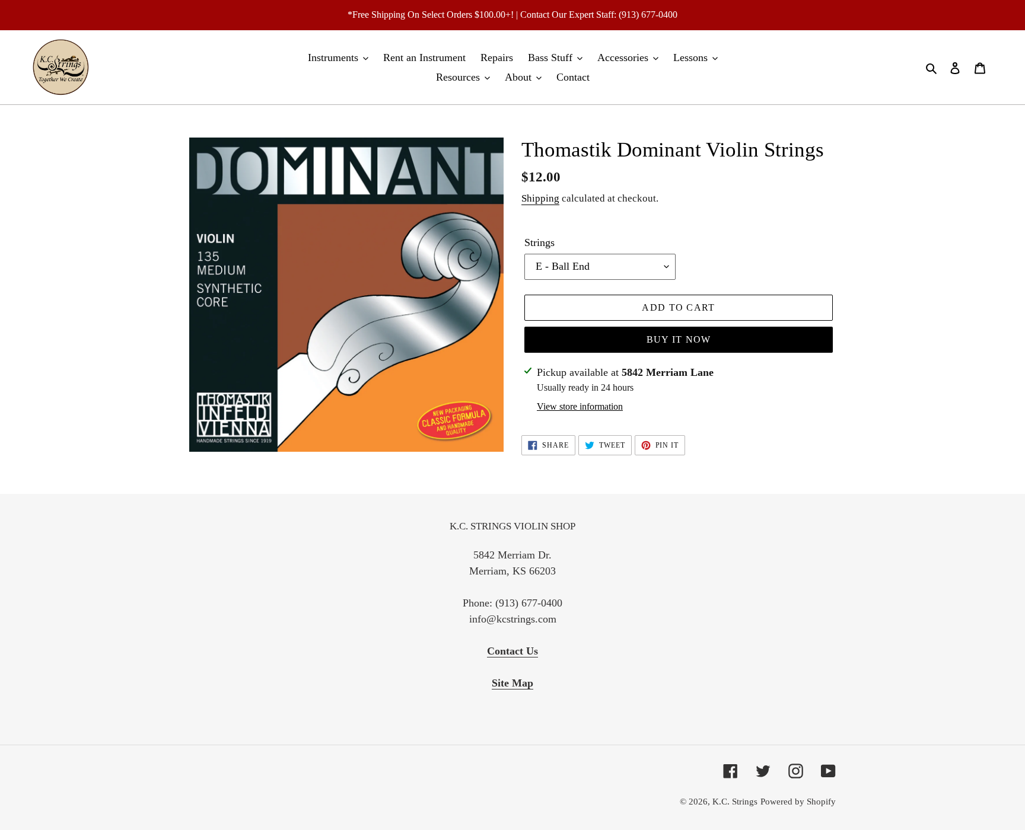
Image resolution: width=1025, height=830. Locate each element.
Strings (539, 242)
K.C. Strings (734, 801)
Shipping (540, 198)
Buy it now (679, 339)
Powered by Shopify (798, 801)
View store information (580, 406)
